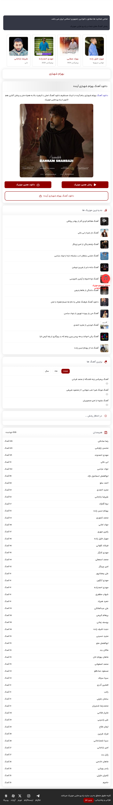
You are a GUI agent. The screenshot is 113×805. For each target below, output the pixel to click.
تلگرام (38, 800)
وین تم (88, 800)
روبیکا (6, 800)
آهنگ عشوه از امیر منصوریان (95, 400)
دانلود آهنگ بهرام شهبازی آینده (90, 86)
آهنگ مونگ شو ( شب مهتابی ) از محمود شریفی (87, 390)
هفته (65, 371)
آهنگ (99, 95)
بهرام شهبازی (56, 74)
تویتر (20, 800)
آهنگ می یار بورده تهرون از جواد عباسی (81, 313)
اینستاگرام (28, 800)
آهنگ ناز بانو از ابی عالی (88, 233)
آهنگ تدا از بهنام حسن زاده (86, 348)
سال (47, 371)
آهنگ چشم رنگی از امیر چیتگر (86, 244)
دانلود (105, 95)
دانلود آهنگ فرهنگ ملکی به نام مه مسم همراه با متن (75, 302)
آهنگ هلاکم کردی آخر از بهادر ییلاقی (83, 221)
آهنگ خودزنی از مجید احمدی (86, 325)
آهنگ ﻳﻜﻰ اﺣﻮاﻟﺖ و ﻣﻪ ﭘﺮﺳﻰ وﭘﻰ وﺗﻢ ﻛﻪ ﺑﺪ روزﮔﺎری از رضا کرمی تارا (69, 336)
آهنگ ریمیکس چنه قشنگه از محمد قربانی (90, 379)
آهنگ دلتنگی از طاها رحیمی (86, 290)
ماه (56, 371)
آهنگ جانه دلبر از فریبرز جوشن (85, 267)
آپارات (13, 800)
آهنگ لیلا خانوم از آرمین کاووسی (84, 279)
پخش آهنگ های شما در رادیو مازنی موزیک (89, 26)
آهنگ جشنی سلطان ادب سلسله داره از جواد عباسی (76, 256)
